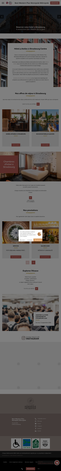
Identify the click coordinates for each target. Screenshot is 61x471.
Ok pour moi (38, 240)
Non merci (22, 240)
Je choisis (29, 240)
